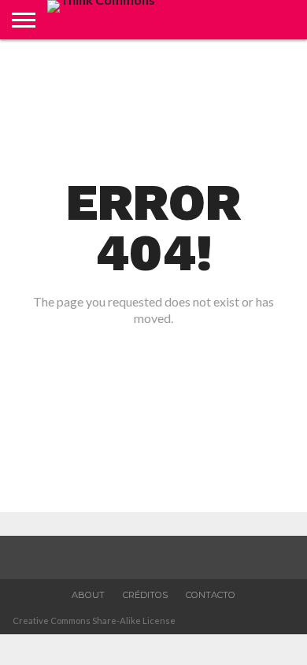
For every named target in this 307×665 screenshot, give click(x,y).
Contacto (210, 594)
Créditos (145, 594)
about (88, 594)
